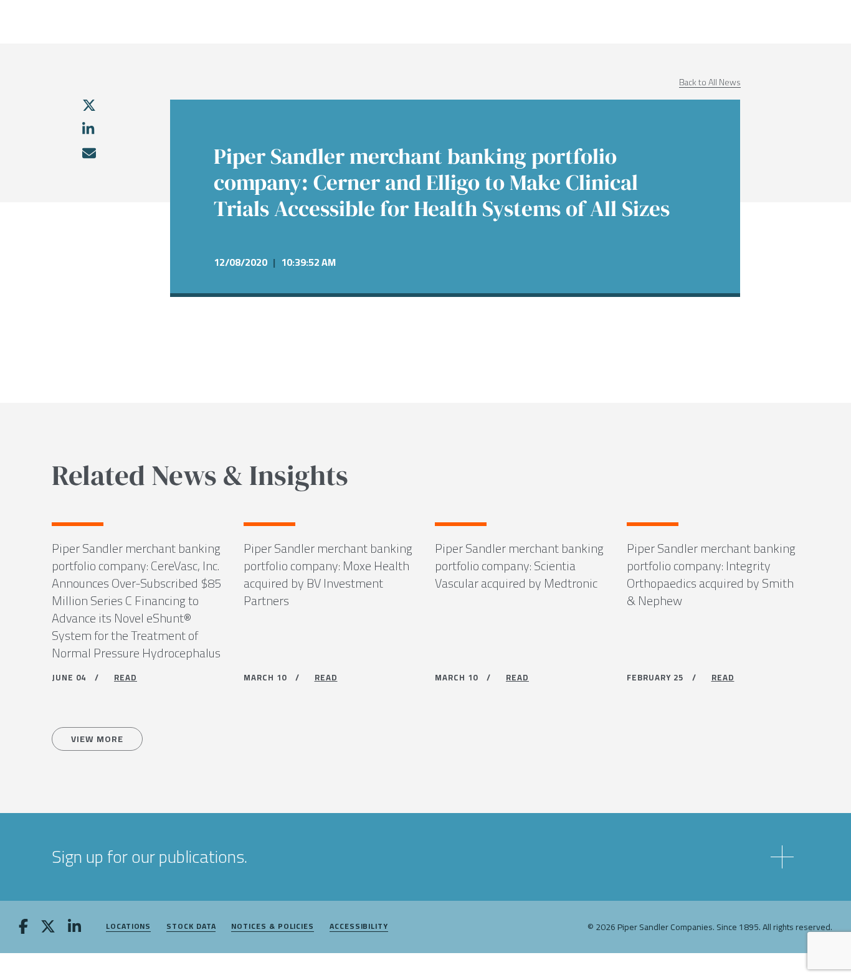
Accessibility (359, 926)
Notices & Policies (272, 926)
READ (125, 677)
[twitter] (89, 105)
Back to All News (710, 82)
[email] (88, 153)
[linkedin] (88, 129)
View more (97, 739)
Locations (128, 926)
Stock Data (191, 926)
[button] (425, 857)
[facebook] (23, 927)
